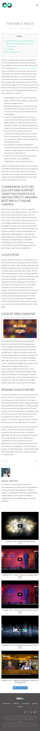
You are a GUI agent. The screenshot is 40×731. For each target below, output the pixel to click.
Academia (20, 706)
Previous (5, 461)
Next (36, 461)
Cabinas (34, 703)
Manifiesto (6, 703)
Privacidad (25, 703)
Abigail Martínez (25, 28)
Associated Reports (12, 52)
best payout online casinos (27, 68)
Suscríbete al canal (21, 688)
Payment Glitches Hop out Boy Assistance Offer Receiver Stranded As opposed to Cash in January (20, 43)
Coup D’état (10, 49)
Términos (16, 703)
